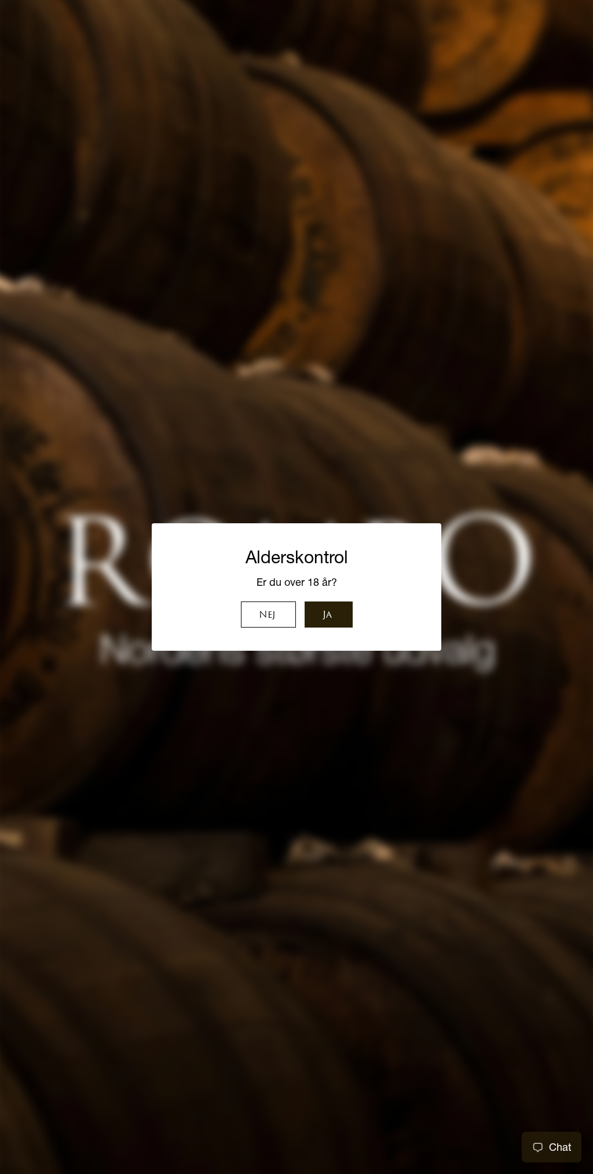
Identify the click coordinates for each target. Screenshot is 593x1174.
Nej (267, 615)
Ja (327, 615)
